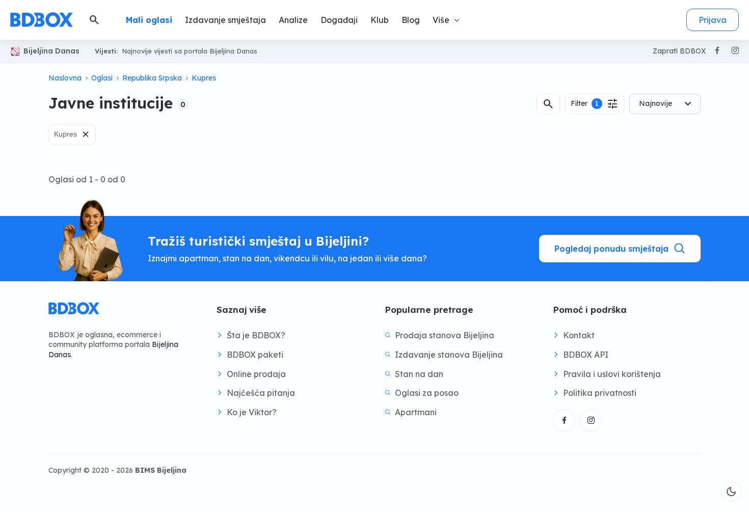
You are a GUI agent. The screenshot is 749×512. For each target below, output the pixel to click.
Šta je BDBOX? (256, 335)
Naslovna (65, 78)
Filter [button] (595, 104)
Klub (379, 20)
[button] (548, 104)
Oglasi (102, 78)
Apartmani (416, 412)
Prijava (713, 20)
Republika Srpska (152, 78)
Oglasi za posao (427, 393)
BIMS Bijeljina (160, 470)
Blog (411, 20)
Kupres (204, 78)
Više (441, 20)
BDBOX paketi (255, 354)
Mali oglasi (149, 20)
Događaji (339, 20)
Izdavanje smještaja (225, 20)
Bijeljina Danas (51, 51)
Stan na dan (419, 374)
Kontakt (579, 335)
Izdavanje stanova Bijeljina (449, 354)
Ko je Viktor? (252, 412)
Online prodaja (256, 374)
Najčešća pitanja (261, 393)
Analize (293, 20)
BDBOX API (585, 354)
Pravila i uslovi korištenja (612, 374)
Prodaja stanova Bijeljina (444, 335)
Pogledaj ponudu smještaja (611, 249)
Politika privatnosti (599, 393)
